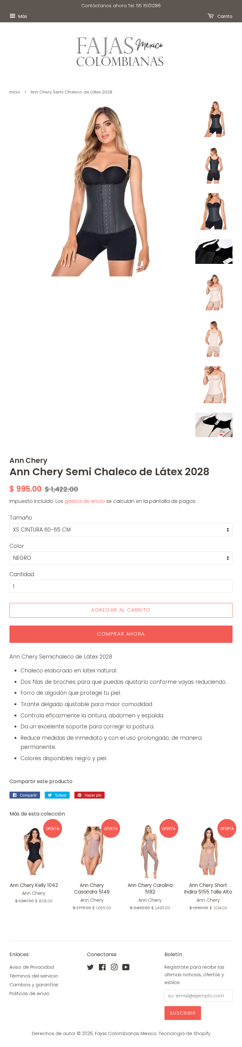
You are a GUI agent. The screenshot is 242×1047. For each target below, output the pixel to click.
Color (16, 546)
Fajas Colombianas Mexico (126, 1033)
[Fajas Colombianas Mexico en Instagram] (114, 968)
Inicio (14, 92)
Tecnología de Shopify (184, 1033)
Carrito (224, 16)
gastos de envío (85, 501)
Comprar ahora (121, 634)
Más (22, 16)
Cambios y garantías (33, 985)
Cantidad (21, 574)
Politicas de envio (29, 993)
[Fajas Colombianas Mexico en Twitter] (90, 968)
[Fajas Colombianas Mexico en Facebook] (102, 968)
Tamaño (20, 517)
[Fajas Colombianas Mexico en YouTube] (126, 968)
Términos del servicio (33, 976)
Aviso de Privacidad (31, 967)
